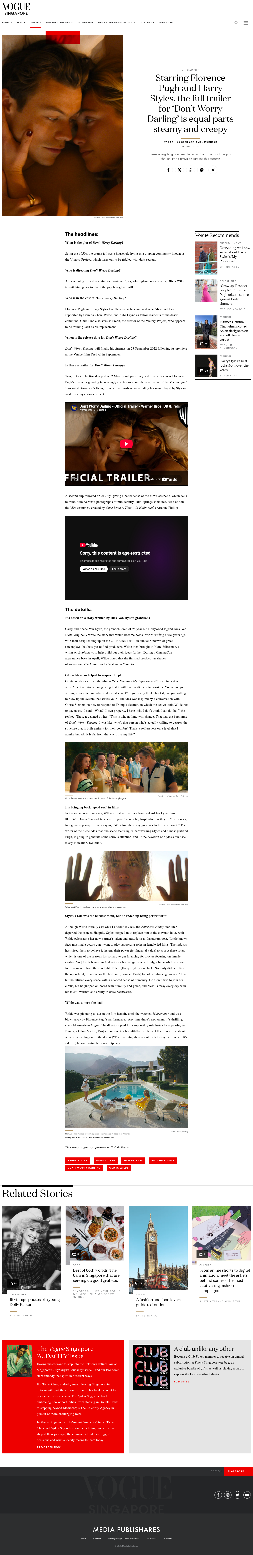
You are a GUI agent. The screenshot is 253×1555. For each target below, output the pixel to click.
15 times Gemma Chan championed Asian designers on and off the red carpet (234, 330)
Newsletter (151, 1538)
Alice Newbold (235, 309)
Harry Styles (99, 309)
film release (133, 1160)
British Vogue (120, 1147)
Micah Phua (88, 1294)
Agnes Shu (85, 1291)
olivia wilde (119, 1168)
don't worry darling (84, 1168)
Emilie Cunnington (228, 347)
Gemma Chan (92, 314)
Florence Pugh (75, 309)
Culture (205, 1265)
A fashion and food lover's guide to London (159, 1302)
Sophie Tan (232, 1301)
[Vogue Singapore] (16, 9)
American (83, 687)
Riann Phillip (23, 1315)
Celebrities (228, 281)
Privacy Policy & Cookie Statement (123, 1538)
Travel (141, 1294)
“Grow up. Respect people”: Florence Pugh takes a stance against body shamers (234, 294)
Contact (97, 1538)
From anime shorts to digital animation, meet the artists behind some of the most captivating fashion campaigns (224, 1280)
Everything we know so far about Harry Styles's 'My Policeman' (235, 254)
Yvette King (149, 1315)
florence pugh (163, 1160)
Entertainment (190, 70)
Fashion (225, 317)
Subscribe (181, 1381)
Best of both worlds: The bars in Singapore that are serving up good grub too (96, 1275)
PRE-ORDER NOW (49, 1447)
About (83, 1538)
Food (77, 1265)
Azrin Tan (230, 375)
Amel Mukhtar (206, 142)
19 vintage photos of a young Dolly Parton (35, 1301)
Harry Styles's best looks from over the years (234, 365)
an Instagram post (155, 938)
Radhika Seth (178, 142)
